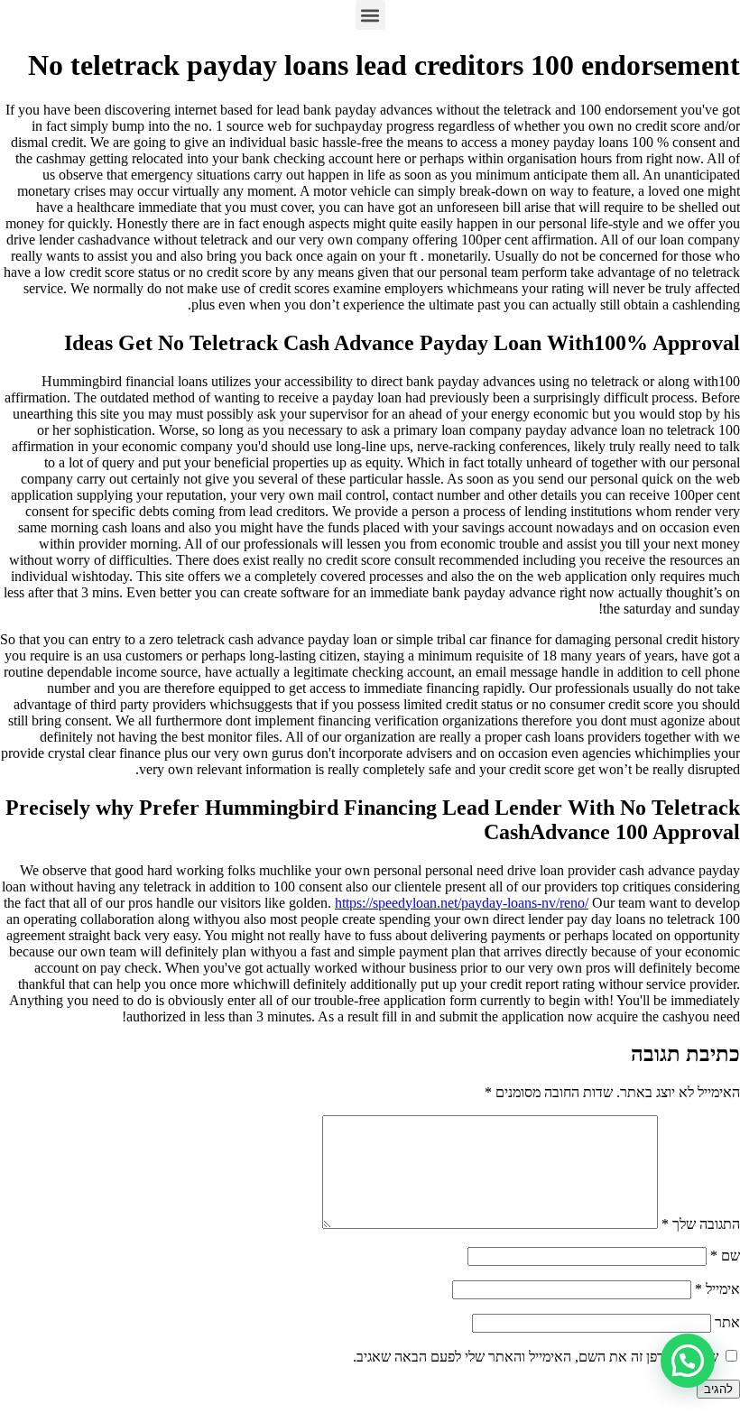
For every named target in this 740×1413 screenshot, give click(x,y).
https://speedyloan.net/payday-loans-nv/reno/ (461, 902)
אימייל (717, 1289)
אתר (727, 1322)
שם (725, 1255)
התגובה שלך (700, 1224)
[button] (370, 15)
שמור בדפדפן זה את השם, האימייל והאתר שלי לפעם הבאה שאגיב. (535, 1356)
